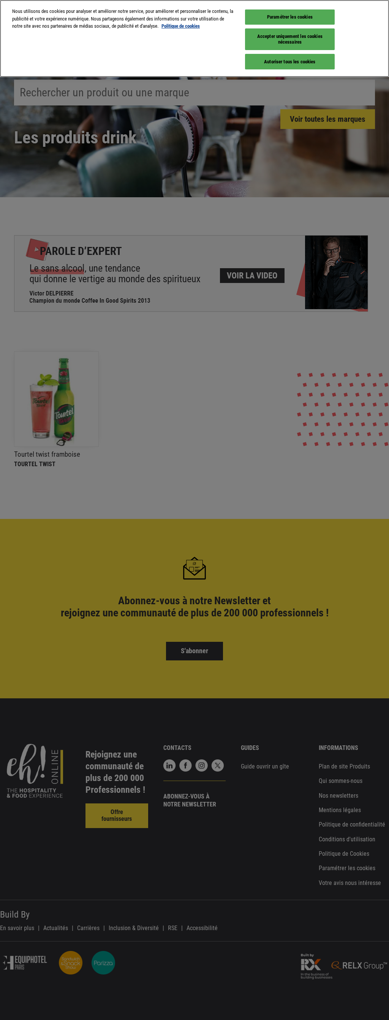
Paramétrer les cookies (290, 17)
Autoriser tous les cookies (289, 61)
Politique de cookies (180, 26)
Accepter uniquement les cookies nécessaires (290, 39)
